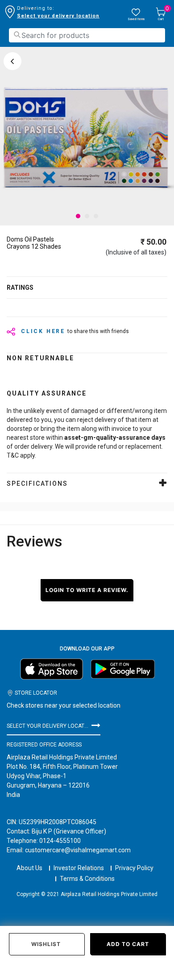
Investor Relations (79, 867)
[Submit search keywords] (17, 34)
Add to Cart (128, 944)
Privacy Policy (134, 867)
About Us (29, 867)
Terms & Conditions (87, 878)
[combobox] (87, 35)
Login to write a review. (87, 590)
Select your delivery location (58, 16)
